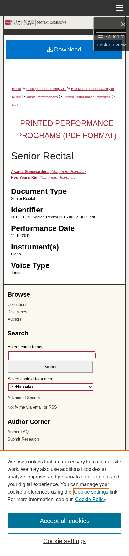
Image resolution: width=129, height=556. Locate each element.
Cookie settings (91, 492)
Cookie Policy (90, 499)
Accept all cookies (65, 520)
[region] (64, 503)
